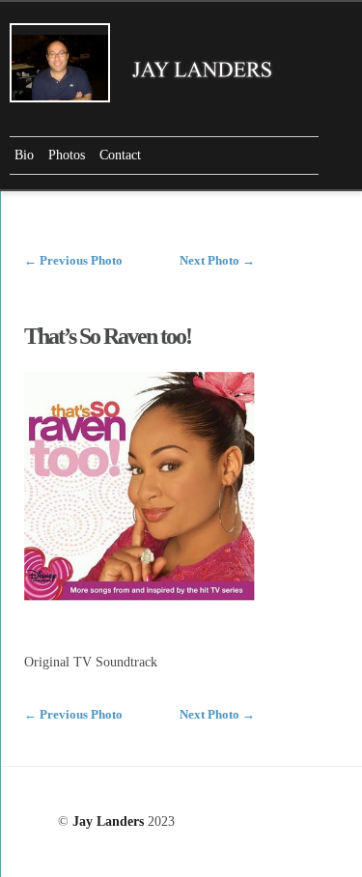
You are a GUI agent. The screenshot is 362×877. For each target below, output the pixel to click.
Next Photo (217, 260)
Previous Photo (73, 260)
